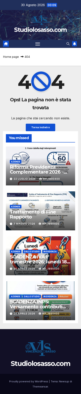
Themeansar (40, 386)
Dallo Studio (32, 251)
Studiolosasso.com (40, 29)
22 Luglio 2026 (25, 178)
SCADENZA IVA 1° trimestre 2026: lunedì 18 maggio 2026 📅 (38, 262)
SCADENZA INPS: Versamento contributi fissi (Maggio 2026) (36, 306)
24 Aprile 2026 (25, 313)
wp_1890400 (51, 178)
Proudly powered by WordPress (29, 381)
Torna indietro (40, 127)
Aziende (15, 161)
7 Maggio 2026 (25, 223)
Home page (11, 57)
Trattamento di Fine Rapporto (33, 214)
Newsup (64, 381)
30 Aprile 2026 (25, 268)
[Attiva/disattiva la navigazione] (37, 44)
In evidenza (50, 251)
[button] (68, 44)
